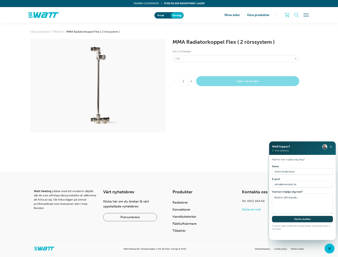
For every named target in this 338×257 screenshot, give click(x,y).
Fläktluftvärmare (184, 224)
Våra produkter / (41, 31)
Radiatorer (180, 202)
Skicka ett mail (251, 209)
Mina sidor (232, 15)
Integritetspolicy (262, 249)
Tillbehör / (59, 31)
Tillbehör (179, 231)
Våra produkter (258, 15)
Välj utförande (182, 51)
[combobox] (236, 58)
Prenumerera (130, 217)
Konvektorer (181, 209)
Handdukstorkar (184, 217)
